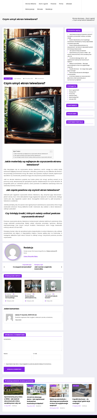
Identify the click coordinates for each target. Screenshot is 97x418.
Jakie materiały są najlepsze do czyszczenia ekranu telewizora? (31, 153)
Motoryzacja (29, 9)
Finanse (53, 4)
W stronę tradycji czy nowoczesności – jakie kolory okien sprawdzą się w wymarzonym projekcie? (79, 78)
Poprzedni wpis (27, 264)
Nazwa (5, 353)
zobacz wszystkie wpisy (31, 256)
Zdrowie (40, 9)
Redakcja (49, 9)
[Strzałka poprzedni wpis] (4, 267)
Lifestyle (69, 4)
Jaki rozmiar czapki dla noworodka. (43, 268)
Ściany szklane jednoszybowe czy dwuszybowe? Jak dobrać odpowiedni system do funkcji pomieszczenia (31, 297)
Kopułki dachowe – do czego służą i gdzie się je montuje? (81, 401)
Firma (61, 4)
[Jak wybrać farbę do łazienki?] (52, 286)
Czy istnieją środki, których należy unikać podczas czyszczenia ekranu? (33, 157)
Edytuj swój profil (52, 251)
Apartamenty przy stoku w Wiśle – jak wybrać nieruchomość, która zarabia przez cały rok (79, 54)
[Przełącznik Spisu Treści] (50, 151)
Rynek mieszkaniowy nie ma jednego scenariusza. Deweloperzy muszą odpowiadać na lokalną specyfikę (11, 297)
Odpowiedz (18, 320)
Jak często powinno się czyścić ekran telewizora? (27, 155)
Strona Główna (30, 4)
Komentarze (7, 339)
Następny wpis (38, 264)
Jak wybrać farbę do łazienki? (51, 297)
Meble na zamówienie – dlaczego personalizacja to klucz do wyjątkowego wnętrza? (78, 65)
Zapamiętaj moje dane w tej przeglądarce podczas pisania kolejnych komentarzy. (28, 364)
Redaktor (38, 406)
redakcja (18, 78)
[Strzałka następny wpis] (61, 267)
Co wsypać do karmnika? (22, 267)
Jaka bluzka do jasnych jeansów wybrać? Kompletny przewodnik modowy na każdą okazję (79, 36)
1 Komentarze (40, 78)
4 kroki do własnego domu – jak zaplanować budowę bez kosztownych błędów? (78, 59)
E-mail (35, 353)
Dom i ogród (43, 4)
